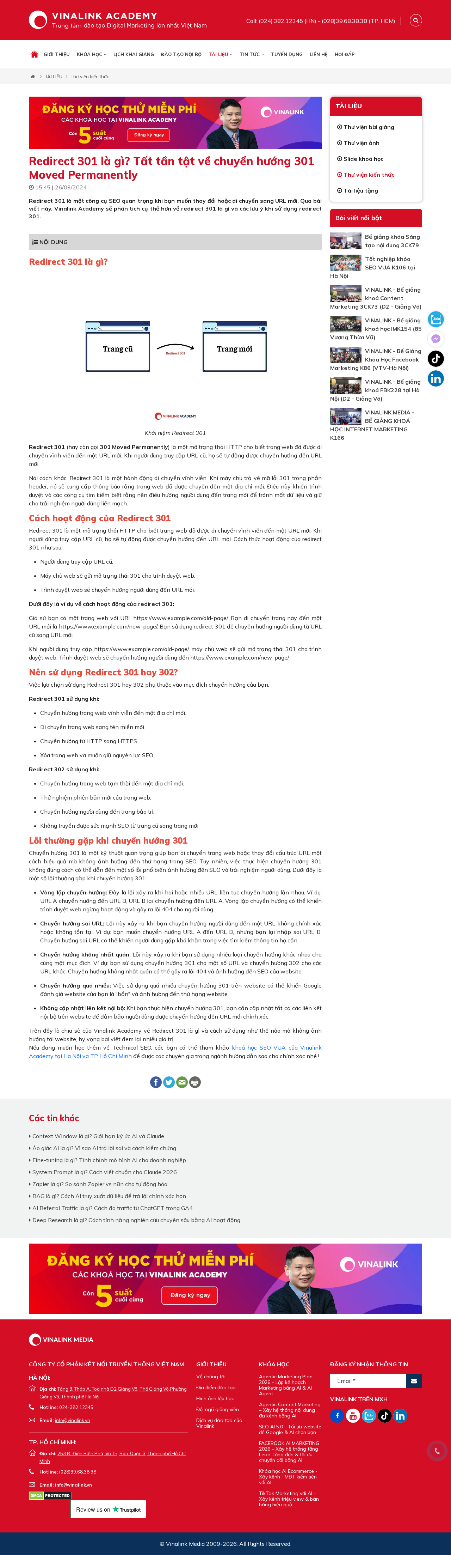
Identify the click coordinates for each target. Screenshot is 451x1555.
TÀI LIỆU (219, 54)
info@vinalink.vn (72, 1420)
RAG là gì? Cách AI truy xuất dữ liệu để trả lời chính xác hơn (108, 1195)
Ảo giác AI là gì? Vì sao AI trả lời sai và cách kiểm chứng (103, 1148)
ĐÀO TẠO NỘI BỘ (181, 54)
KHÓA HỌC (90, 54)
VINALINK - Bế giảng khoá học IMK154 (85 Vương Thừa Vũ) (376, 329)
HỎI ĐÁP (345, 54)
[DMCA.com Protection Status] (50, 1495)
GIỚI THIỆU (57, 54)
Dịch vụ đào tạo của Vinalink (219, 1423)
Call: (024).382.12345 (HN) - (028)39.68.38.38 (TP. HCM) (320, 20)
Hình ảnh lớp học (215, 1398)
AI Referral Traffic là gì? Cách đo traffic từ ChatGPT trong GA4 (112, 1207)
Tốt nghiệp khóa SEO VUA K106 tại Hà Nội (372, 267)
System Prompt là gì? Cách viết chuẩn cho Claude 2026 (104, 1172)
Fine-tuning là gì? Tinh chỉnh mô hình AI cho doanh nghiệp (108, 1160)
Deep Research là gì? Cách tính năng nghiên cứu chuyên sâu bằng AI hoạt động (135, 1219)
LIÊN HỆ (319, 54)
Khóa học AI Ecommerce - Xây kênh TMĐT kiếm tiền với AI (288, 1476)
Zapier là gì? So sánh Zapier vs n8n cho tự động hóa (99, 1183)
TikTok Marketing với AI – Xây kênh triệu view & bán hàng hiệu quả (289, 1498)
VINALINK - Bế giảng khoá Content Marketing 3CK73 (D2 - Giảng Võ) (376, 298)
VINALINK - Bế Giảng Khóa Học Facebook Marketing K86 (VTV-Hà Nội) (375, 359)
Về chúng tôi (211, 1376)
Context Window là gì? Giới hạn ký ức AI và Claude (97, 1136)
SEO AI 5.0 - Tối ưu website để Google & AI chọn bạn (290, 1429)
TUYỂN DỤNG (287, 54)
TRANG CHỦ (34, 54)
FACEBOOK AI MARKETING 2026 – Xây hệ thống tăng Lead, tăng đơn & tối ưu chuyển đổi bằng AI (289, 1451)
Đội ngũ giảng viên (217, 1409)
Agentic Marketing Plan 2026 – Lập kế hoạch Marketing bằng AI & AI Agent (286, 1385)
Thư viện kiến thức (90, 76)
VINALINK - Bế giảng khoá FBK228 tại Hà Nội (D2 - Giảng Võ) (375, 390)
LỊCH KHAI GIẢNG (133, 54)
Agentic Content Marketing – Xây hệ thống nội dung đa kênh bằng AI (290, 1410)
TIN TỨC (250, 54)
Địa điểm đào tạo (216, 1387)
